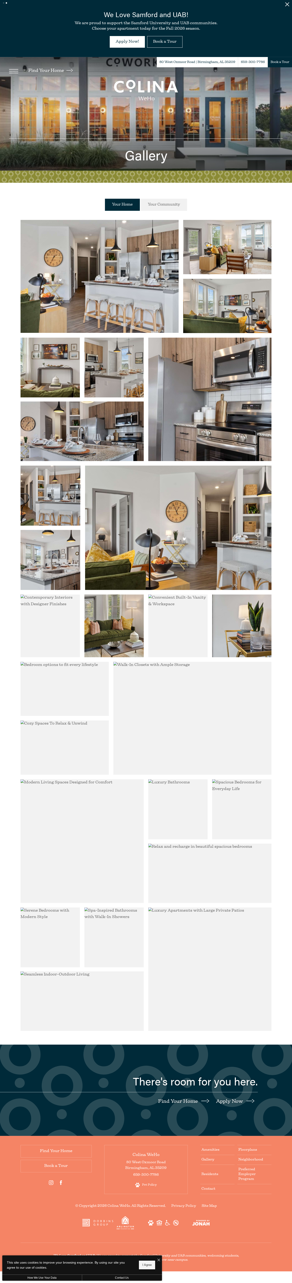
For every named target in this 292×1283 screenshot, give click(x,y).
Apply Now (230, 1113)
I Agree (147, 1265)
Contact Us (122, 1277)
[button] (3, 3)
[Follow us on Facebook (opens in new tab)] (61, 1195)
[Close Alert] (287, 5)
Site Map (209, 1217)
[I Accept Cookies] (158, 1260)
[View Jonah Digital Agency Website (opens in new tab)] (201, 1235)
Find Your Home (46, 83)
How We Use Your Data (42, 1277)
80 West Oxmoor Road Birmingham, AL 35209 (146, 1176)
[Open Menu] (13, 83)
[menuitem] (217, 1161)
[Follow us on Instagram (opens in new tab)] (51, 1195)
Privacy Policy (183, 1217)
